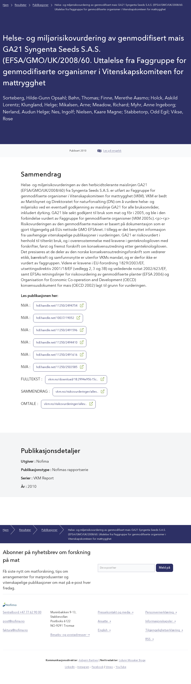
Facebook (98, 667)
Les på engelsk (112, 150)
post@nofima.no (14, 621)
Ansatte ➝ (104, 621)
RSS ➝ (149, 639)
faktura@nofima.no (15, 630)
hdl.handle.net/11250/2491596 (57, 330)
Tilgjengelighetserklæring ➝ (164, 630)
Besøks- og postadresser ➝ (70, 635)
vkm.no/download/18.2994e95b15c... (73, 379)
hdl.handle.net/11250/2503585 (57, 367)
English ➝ (104, 630)
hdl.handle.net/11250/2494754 (57, 305)
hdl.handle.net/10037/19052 (55, 318)
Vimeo (109, 667)
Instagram (83, 667)
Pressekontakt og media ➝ (115, 612)
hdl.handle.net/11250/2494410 (57, 342)
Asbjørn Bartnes (88, 660)
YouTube (121, 667)
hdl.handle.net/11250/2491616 (57, 355)
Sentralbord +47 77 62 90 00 (22, 612)
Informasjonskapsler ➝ (160, 621)
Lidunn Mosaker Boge (132, 660)
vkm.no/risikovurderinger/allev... (77, 391)
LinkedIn (70, 667)
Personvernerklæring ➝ (161, 612)
